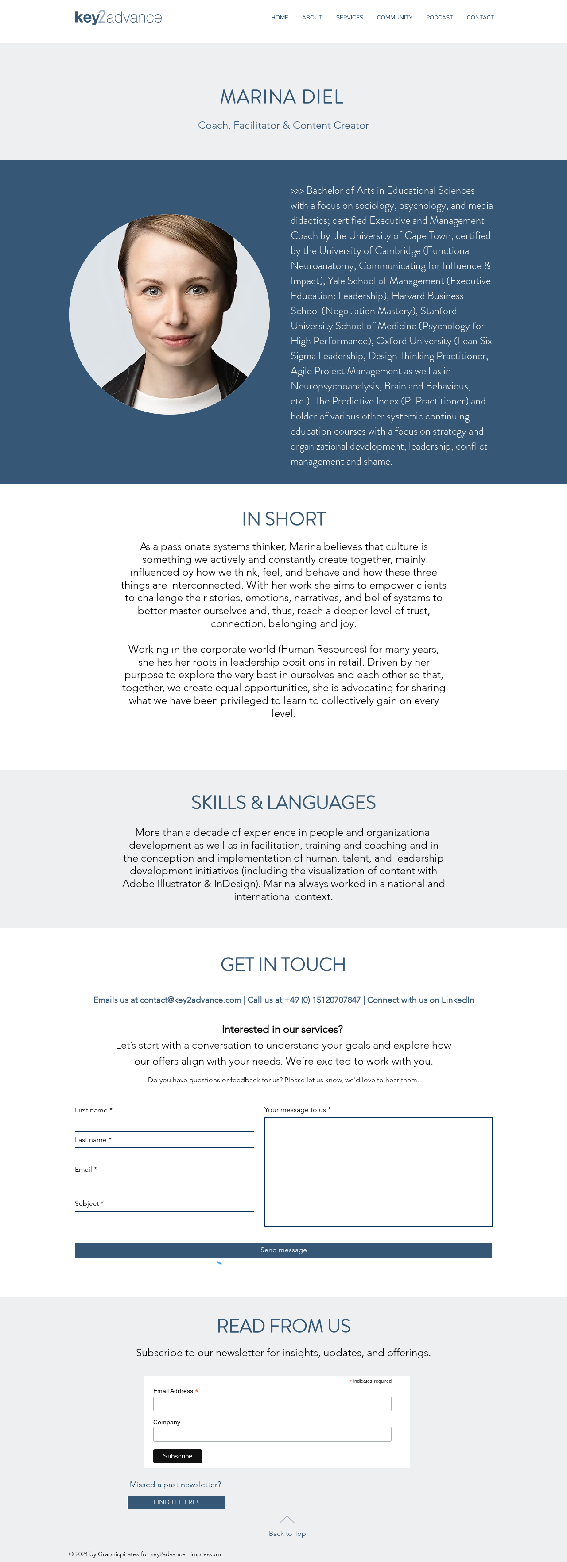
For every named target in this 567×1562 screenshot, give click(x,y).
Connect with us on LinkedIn (420, 1000)
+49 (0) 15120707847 (322, 1000)
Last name (91, 1139)
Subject (87, 1203)
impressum (205, 1554)
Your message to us (295, 1109)
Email (83, 1169)
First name (91, 1110)
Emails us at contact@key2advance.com (167, 1000)
